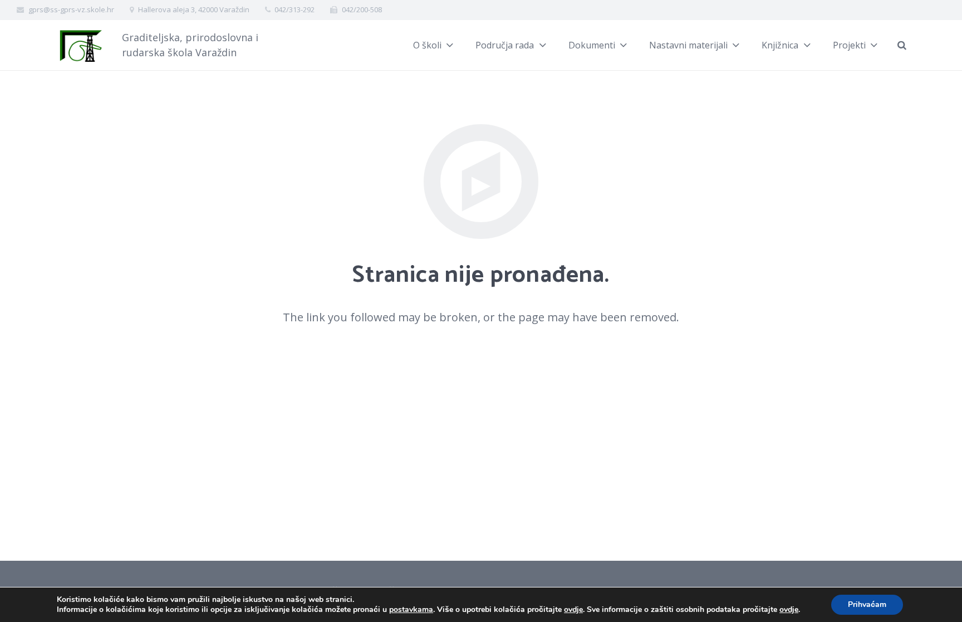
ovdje (573, 609)
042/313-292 (294, 9)
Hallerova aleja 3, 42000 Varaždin (193, 9)
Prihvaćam (867, 604)
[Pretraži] (902, 45)
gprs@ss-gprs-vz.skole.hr (71, 9)
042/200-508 (362, 9)
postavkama (411, 610)
